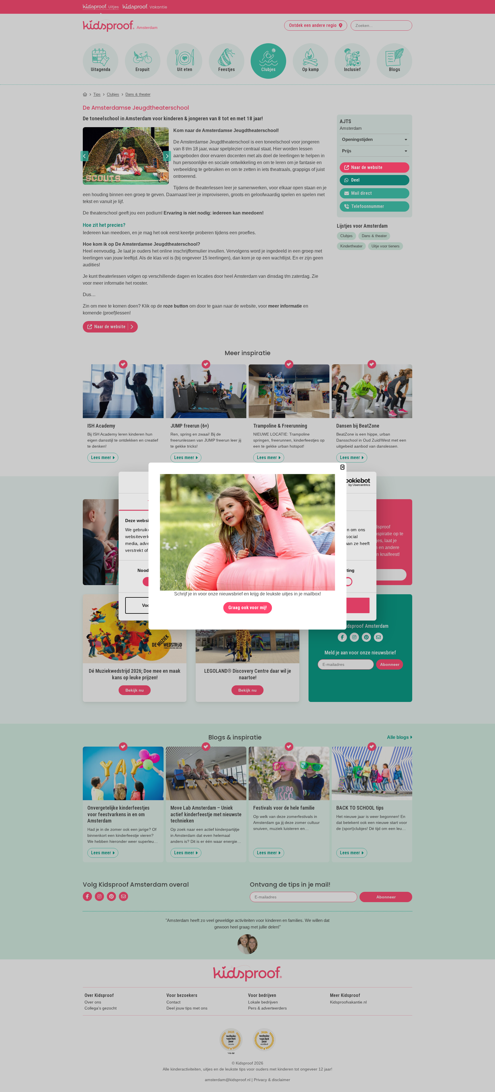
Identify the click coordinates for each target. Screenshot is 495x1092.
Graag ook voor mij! (247, 607)
